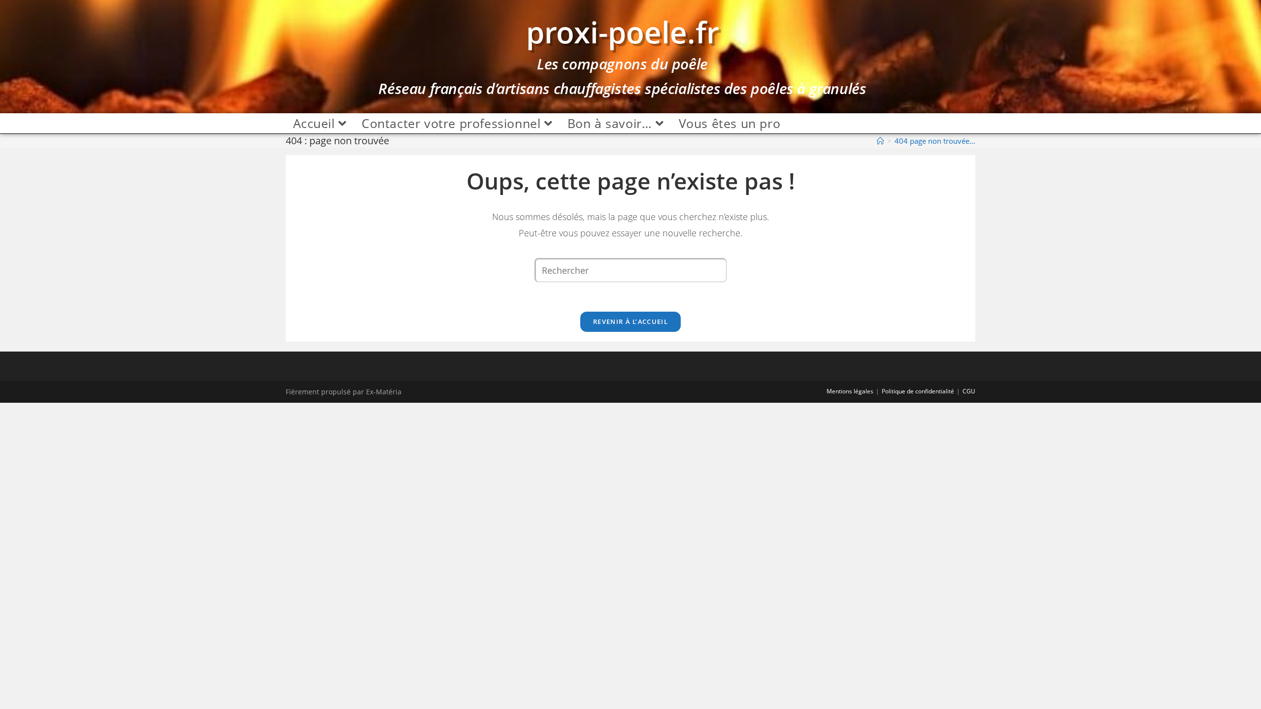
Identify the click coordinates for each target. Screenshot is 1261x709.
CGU (968, 391)
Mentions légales (850, 391)
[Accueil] (880, 141)
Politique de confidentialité (918, 391)
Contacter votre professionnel (453, 123)
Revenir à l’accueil (630, 321)
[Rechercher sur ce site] (630, 269)
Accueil (316, 123)
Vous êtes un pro (730, 123)
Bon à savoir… (611, 123)
